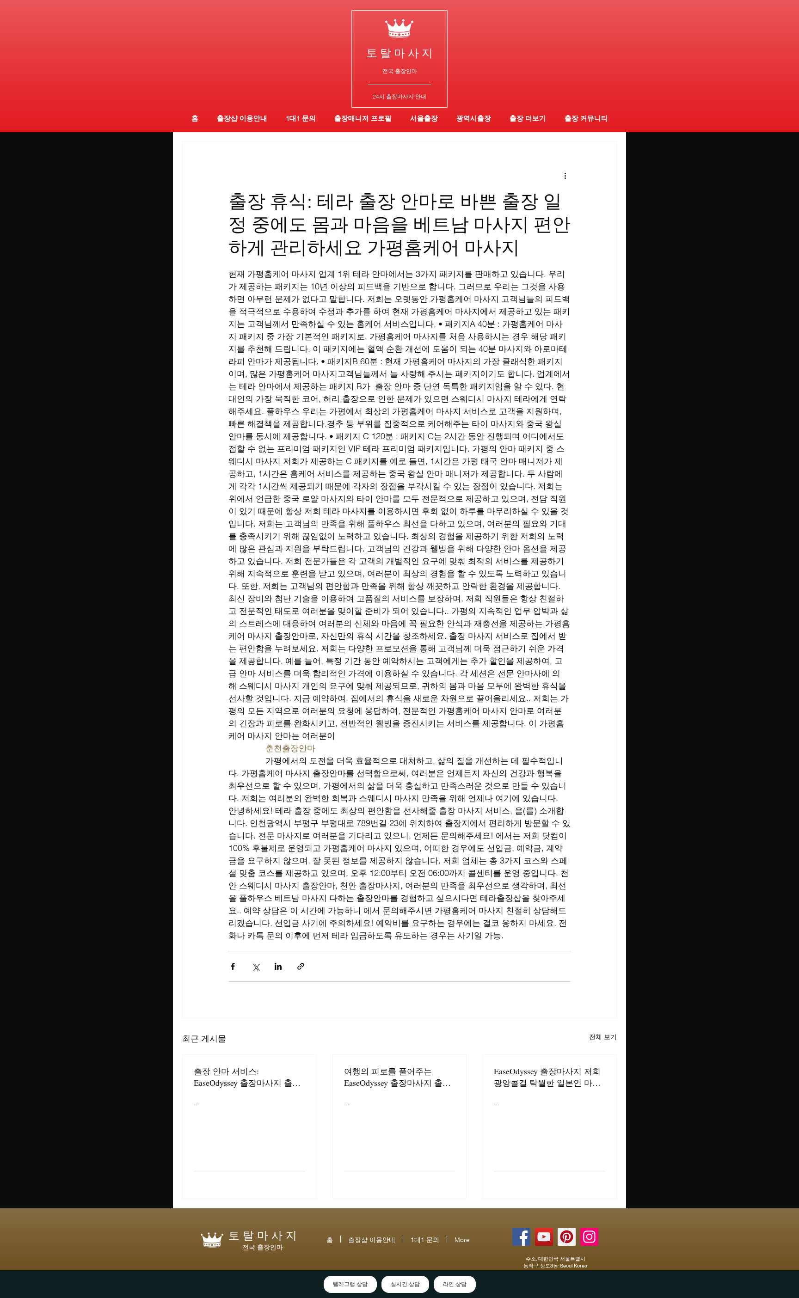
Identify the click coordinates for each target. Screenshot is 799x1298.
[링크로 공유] (300, 966)
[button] (473, 118)
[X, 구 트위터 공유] (255, 966)
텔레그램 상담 (350, 1284)
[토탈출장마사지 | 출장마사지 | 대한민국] (544, 1237)
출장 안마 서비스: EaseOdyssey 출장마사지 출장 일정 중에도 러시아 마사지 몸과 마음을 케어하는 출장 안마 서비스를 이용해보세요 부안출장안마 (248, 1077)
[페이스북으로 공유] (232, 966)
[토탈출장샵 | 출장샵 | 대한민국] (589, 1237)
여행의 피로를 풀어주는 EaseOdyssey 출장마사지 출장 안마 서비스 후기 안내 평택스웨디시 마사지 (398, 1077)
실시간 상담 (405, 1284)
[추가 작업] (565, 175)
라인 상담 (455, 1284)
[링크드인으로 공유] (278, 966)
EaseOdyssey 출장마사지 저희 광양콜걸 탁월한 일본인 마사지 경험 (547, 1077)
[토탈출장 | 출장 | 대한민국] (567, 1237)
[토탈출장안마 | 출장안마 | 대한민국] (521, 1237)
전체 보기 (603, 1037)
